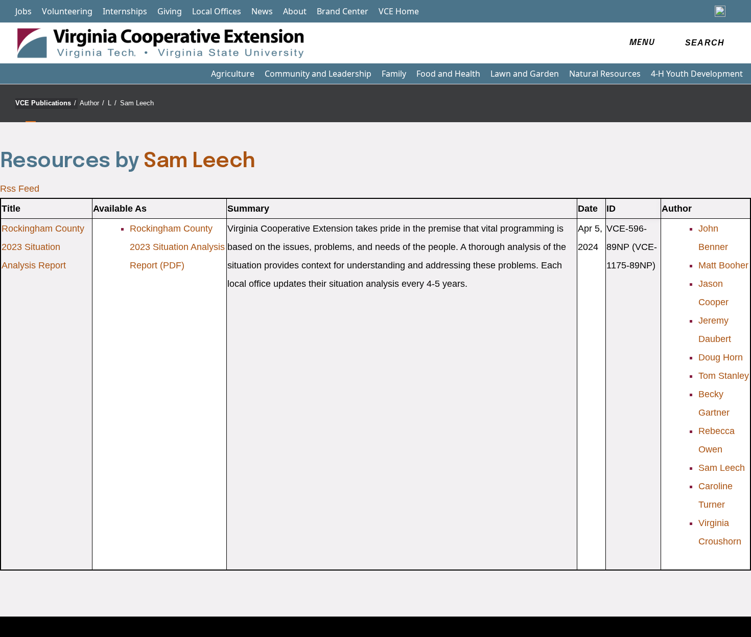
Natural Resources (605, 73)
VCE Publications (45, 103)
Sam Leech (137, 103)
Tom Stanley (723, 376)
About (295, 11)
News (262, 11)
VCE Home (399, 11)
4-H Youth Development (697, 73)
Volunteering (67, 11)
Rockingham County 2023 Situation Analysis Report (43, 246)
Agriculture (232, 73)
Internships (125, 11)
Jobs (23, 11)
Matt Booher (723, 265)
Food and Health (448, 73)
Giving (169, 11)
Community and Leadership (318, 73)
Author (92, 103)
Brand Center (342, 11)
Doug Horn (720, 357)
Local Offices (216, 11)
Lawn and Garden (524, 73)
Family (394, 73)
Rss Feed (19, 189)
